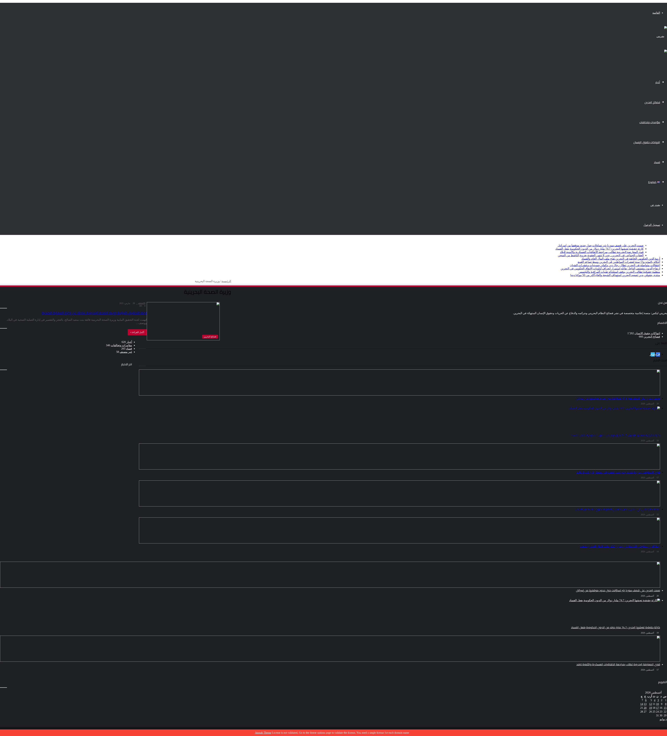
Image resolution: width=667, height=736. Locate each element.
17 (657, 707)
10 (657, 703)
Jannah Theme (263, 732)
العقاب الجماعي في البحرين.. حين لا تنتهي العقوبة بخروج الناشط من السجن (601, 255)
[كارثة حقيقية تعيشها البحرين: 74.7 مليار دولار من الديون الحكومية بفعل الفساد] (330, 612)
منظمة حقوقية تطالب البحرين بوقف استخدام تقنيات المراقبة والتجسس (619, 271)
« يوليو (663, 719)
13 (645, 703)
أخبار (657, 82)
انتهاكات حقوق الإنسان (646, 142)
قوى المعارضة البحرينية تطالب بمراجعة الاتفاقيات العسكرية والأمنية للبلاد (602, 252)
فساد (657, 162)
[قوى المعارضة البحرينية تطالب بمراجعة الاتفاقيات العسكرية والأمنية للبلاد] (330, 649)
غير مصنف (126, 351)
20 (645, 707)
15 (665, 707)
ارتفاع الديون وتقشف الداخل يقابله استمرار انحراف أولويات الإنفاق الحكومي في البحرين (610, 268)
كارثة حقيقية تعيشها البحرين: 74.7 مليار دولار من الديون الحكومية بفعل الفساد (599, 248)
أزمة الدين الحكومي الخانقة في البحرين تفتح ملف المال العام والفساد (621, 258)
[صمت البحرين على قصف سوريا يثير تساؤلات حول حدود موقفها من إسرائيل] (330, 480)
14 (641, 703)
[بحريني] (661, 36)
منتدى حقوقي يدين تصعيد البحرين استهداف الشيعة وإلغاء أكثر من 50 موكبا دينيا (615, 275)
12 (650, 703)
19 (650, 707)
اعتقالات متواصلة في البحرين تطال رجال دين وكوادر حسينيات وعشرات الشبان (615, 265)
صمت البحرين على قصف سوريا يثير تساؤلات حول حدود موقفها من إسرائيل (601, 245)
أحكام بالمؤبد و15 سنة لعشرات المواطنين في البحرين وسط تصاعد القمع (619, 261)
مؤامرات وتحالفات (649, 122)
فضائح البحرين (652, 102)
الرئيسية (226, 281)
